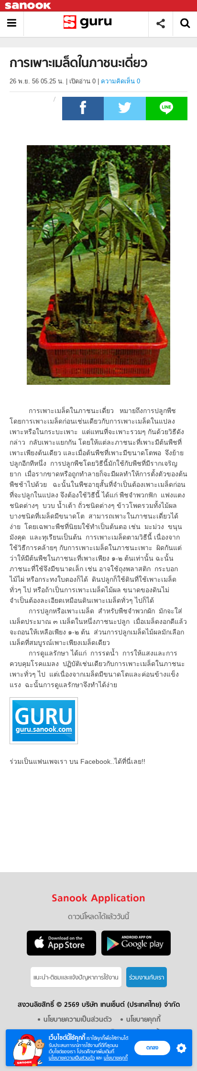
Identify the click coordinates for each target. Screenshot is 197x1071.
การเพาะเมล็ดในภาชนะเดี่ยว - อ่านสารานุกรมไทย (90, 23)
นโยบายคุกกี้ (116, 1057)
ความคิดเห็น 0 (120, 81)
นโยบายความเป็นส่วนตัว (72, 1057)
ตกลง (152, 1047)
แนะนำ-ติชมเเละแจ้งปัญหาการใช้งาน (76, 978)
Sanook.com (29, 6)
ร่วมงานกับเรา (146, 978)
